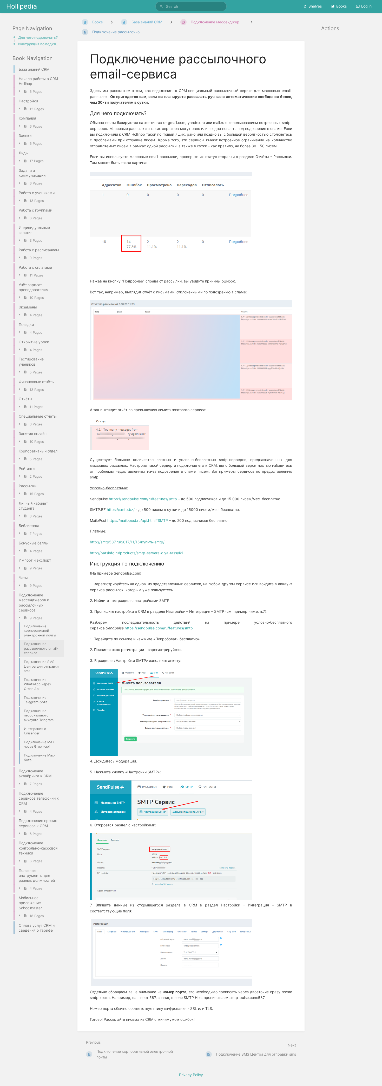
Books (341, 6)
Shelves (315, 6)
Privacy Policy (191, 1074)
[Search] (162, 6)
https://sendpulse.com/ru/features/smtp (143, 499)
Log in (366, 6)
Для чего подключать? (38, 37)
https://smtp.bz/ (121, 509)
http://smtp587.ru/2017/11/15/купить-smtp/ (127, 542)
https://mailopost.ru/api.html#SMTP (137, 520)
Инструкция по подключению (39, 44)
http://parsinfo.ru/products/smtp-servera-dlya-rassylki (136, 553)
